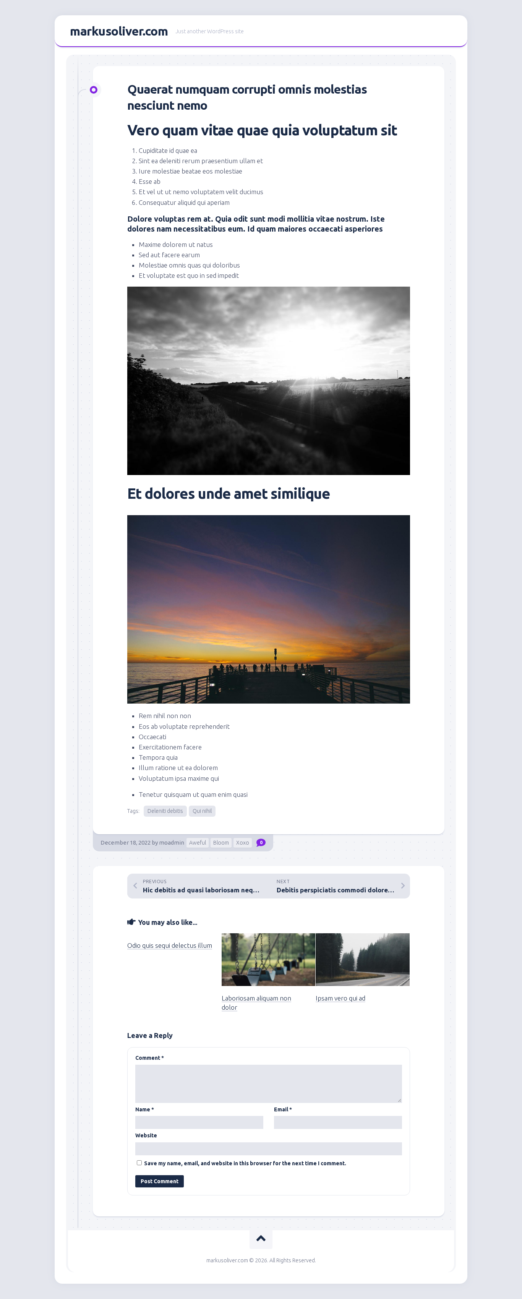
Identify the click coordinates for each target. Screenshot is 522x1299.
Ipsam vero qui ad (340, 998)
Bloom (221, 843)
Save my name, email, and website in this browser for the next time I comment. (245, 1163)
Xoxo (242, 843)
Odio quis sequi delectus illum (169, 945)
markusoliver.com (119, 31)
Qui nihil (202, 811)
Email (283, 1109)
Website (146, 1135)
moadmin (171, 842)
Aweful (197, 843)
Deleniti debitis (165, 811)
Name (144, 1109)
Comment (149, 1058)
